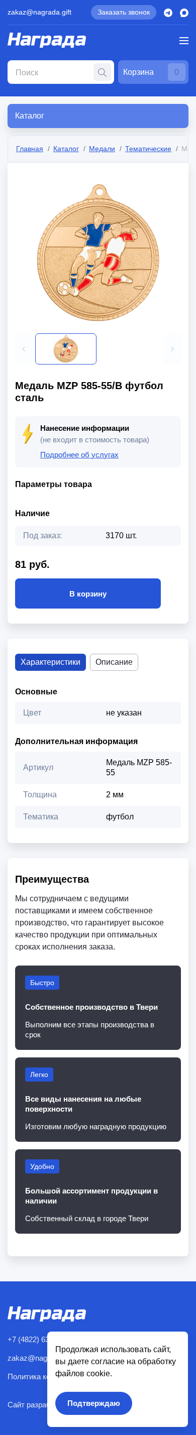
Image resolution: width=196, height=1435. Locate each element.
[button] (23, 349)
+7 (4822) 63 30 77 (38, 1339)
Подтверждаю (93, 1403)
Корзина (151, 72)
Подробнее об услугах (79, 454)
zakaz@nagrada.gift (39, 12)
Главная (29, 149)
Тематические (148, 149)
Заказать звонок (123, 12)
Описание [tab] (114, 662)
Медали (102, 149)
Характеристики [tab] (50, 662)
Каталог (66, 149)
